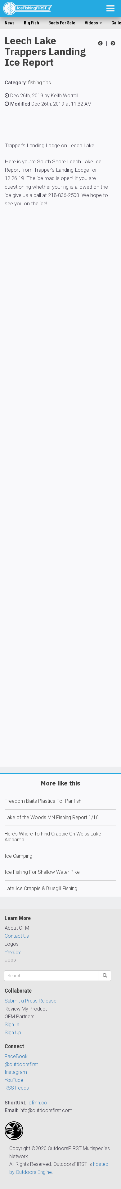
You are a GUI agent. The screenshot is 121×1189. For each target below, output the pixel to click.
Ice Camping (18, 856)
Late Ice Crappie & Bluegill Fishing (41, 888)
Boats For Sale (61, 22)
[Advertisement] (60, 505)
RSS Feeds (17, 1088)
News (10, 22)
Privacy (13, 952)
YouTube (14, 1080)
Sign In (12, 1025)
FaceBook (16, 1056)
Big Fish (31, 22)
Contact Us (17, 936)
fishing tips (39, 83)
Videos (92, 22)
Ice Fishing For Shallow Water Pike (42, 872)
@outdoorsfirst (21, 1064)
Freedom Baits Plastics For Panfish (43, 801)
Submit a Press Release (30, 1001)
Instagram (16, 1072)
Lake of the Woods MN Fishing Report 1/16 (52, 817)
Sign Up (13, 1033)
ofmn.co (38, 1103)
